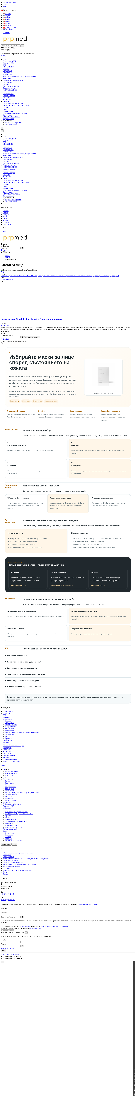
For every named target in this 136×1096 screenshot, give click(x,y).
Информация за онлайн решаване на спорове (19, 864)
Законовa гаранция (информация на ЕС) (17, 870)
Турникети (7, 78)
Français (8, 17)
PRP (4, 769)
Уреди (5, 831)
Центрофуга (7, 82)
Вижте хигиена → (98, 585)
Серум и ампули (9, 96)
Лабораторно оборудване (12, 804)
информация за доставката (88, 904)
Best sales (4, 276)
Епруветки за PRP (9, 61)
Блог (4, 6)
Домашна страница (10, 3)
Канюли (6, 69)
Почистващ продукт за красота (14, 103)
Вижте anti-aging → (18, 585)
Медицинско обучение (13, 123)
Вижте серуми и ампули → (62, 585)
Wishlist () (6, 33)
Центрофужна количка (11, 86)
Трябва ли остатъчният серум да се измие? (26, 674)
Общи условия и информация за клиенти (18, 853)
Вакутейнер (7, 74)
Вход (4, 231)
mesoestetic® (5, 325)
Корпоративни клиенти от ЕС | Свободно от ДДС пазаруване (25, 859)
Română (8, 25)
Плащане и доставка (10, 860)
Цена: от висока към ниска (76, 276)
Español (8, 19)
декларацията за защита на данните (55, 926)
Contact (5, 4)
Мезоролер (7, 99)
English (7, 16)
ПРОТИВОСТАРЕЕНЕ (11, 117)
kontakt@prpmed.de (8, 900)
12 (2, 280)
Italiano (7, 21)
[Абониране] (22, 917)
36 (6, 280)
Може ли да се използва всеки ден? (23, 681)
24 (4, 280)
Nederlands (9, 29)
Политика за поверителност (13, 862)
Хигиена (8, 823)
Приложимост (13, 276)
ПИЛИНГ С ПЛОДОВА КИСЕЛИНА (17, 105)
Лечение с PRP (8, 806)
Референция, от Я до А (111, 276)
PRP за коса (7, 808)
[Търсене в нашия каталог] (22, 45)
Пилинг (6, 109)
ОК (15, 844)
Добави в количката (32, 337)
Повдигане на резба (10, 829)
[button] (8, 121)
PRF (4, 777)
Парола (3, 944)
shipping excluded (35, 928)
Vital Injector (9, 728)
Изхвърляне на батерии (11, 866)
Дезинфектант (8, 115)
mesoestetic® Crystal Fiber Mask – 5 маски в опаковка (31, 319)
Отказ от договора (7, 930)
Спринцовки (7, 71)
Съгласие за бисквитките (134, 1082)
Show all (10, 280)
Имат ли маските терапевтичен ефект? (24, 687)
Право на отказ (8, 857)
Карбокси (8, 839)
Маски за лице (8, 111)
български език (10, 27)
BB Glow (6, 98)
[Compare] (6, 339)
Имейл (3, 940)
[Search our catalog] (22, 248)
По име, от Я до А (39, 276)
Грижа (5, 810)
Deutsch (8, 14)
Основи (6, 84)
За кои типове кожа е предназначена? (24, 662)
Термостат (9, 835)
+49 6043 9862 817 (7, 894)
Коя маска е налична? (17, 656)
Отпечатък (7, 855)
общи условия (25, 926)
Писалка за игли (9, 92)
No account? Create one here (10, 954)
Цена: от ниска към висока (56, 276)
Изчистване (6, 844)
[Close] (2, 130)
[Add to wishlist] (3, 339)
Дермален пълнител (10, 800)
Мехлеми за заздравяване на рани (15, 113)
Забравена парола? (7, 948)
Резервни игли (8, 73)
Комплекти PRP (9, 63)
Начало (3, 765)
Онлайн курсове (11, 124)
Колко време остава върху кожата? (22, 668)
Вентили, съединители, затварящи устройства (19, 76)
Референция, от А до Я (94, 276)
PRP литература (11, 773)
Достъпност (7, 868)
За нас (5, 872)
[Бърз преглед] (8, 339)
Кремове (6, 107)
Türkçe (7, 23)
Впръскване (7, 719)
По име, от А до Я (25, 276)
